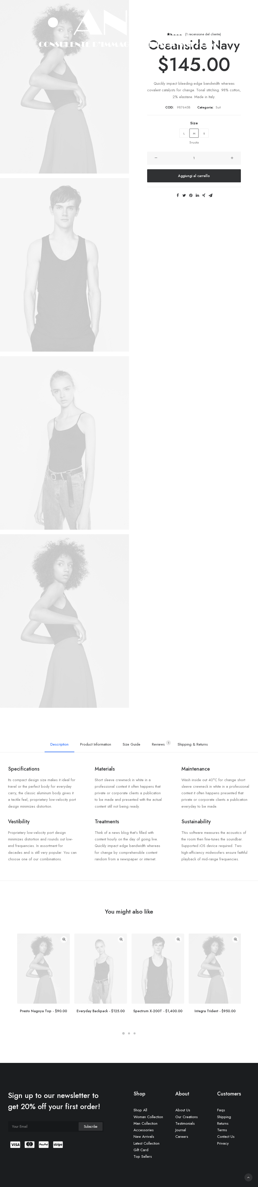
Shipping (224, 1117)
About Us (182, 1110)
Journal (180, 1130)
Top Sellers (143, 1156)
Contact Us (226, 1136)
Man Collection (145, 1123)
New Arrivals (144, 1136)
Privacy (223, 1143)
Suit (218, 107)
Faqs (221, 1110)
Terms (222, 1130)
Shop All (140, 1110)
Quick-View (63, 939)
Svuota (194, 142)
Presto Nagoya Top (43, 1010)
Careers (181, 1136)
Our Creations (186, 1117)
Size (194, 123)
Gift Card (141, 1150)
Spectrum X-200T (157, 1010)
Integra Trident (215, 1010)
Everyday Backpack (101, 1010)
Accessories (144, 1130)
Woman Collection (148, 1117)
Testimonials (185, 1123)
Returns (223, 1123)
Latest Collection (146, 1143)
